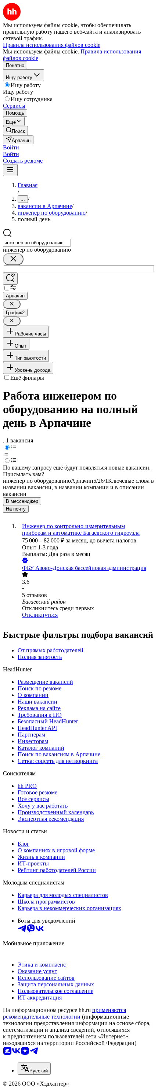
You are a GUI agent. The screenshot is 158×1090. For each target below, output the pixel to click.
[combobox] (37, 242)
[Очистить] (13, 259)
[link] (15, 130)
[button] (11, 147)
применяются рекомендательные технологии (64, 1013)
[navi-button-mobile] (10, 170)
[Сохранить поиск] (10, 278)
